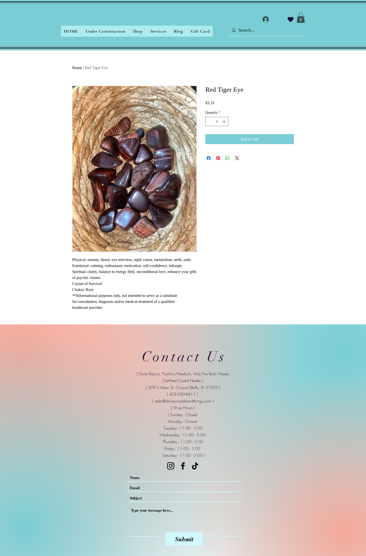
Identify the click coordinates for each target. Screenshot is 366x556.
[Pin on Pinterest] (218, 158)
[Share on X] (237, 158)
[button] (301, 18)
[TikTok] (195, 466)
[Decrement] (209, 121)
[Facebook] (183, 466)
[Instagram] (171, 466)
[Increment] (224, 121)
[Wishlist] (290, 19)
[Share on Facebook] (209, 158)
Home (77, 68)
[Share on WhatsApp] (228, 158)
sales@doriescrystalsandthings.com (182, 401)
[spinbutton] (216, 121)
